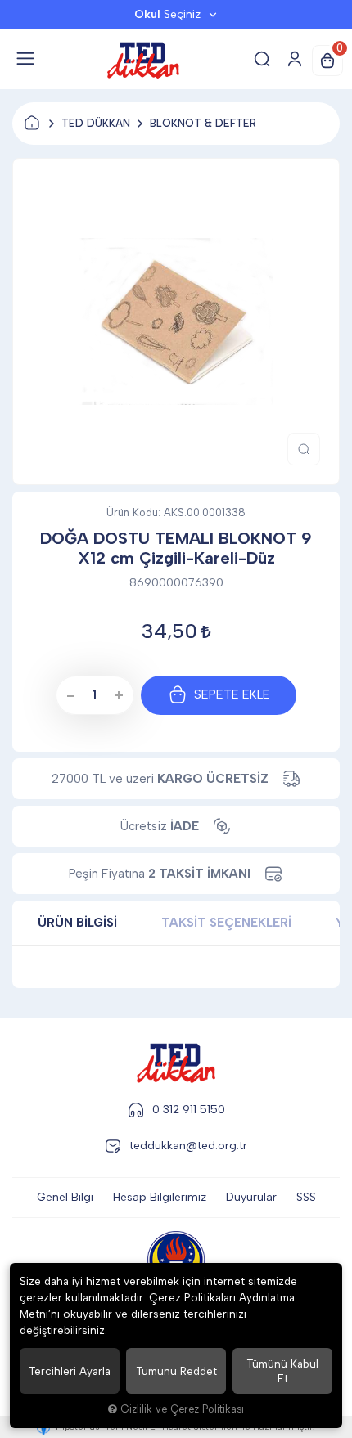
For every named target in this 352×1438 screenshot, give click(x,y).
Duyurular (251, 1197)
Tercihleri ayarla (70, 1370)
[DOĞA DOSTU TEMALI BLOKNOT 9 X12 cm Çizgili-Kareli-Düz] (176, 321)
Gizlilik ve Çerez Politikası (182, 1409)
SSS (306, 1197)
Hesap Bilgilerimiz (159, 1197)
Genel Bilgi (65, 1197)
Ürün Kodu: (133, 512)
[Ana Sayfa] (32, 123)
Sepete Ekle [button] (232, 694)
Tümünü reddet (176, 1370)
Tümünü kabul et (282, 1371)
